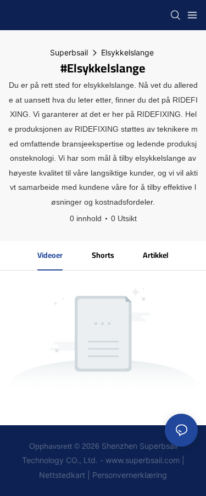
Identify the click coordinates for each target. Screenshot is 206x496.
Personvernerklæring (129, 475)
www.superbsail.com (142, 460)
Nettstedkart (62, 475)
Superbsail (69, 52)
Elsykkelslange (127, 52)
